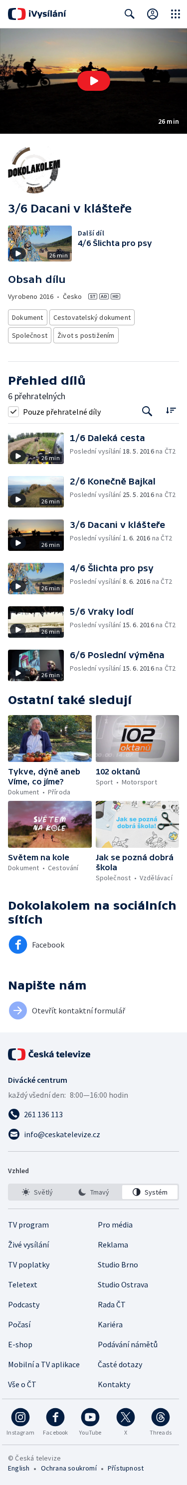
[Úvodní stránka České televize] (50, 1054)
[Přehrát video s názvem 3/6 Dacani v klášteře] (93, 81)
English (18, 1468)
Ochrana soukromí (69, 1468)
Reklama (113, 1244)
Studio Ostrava (123, 1284)
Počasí (19, 1324)
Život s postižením (86, 335)
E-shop (20, 1344)
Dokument (27, 317)
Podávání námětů (128, 1344)
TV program (28, 1225)
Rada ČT (112, 1304)
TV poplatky (28, 1264)
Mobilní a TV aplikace (44, 1364)
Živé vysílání (28, 1244)
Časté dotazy (120, 1364)
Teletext (22, 1284)
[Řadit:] (171, 410)
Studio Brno (118, 1264)
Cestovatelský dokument (92, 317)
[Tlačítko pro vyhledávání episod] (147, 411)
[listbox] (93, 1192)
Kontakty (114, 1384)
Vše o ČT (22, 1384)
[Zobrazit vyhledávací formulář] (129, 14)
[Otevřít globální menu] (175, 14)
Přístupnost (126, 1468)
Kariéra (110, 1324)
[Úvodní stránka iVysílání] (37, 14)
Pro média (115, 1225)
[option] (37, 1192)
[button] (93, 81)
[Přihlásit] (152, 14)
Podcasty (23, 1304)
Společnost (29, 335)
